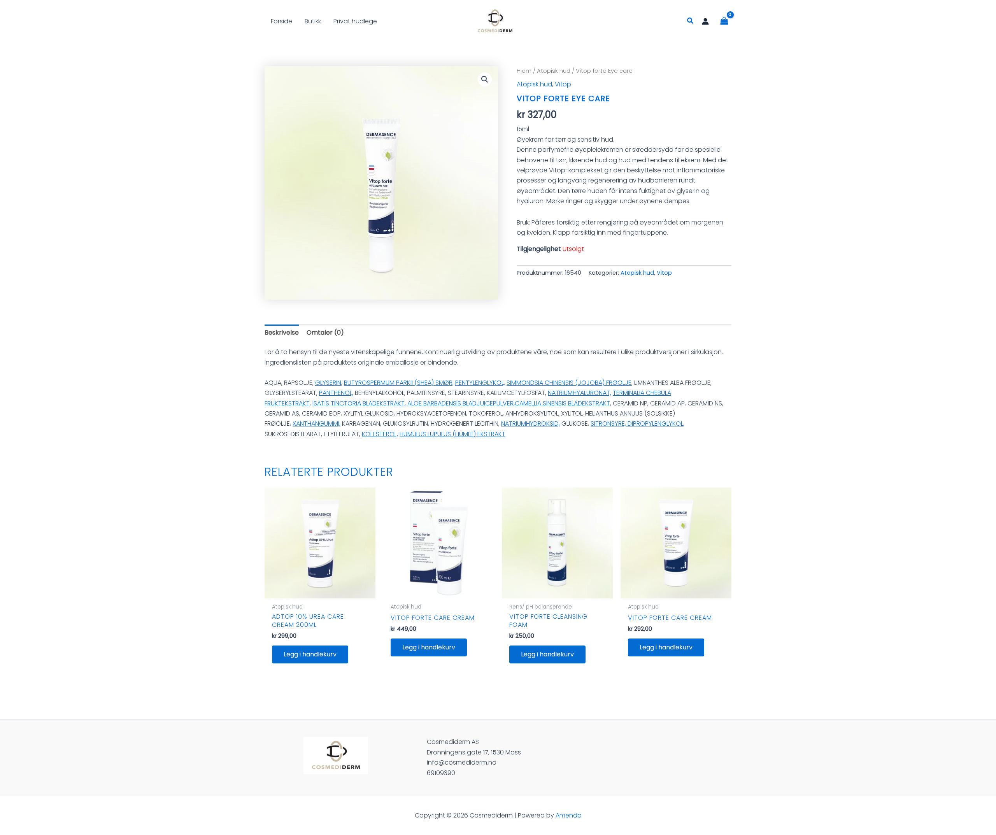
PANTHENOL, (336, 392)
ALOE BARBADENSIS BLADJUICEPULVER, (461, 403)
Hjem (524, 71)
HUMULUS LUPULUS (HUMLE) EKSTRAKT (452, 434)
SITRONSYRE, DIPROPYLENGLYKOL (637, 423)
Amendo (569, 815)
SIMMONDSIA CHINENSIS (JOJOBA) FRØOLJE (569, 382)
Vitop (563, 84)
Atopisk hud (553, 71)
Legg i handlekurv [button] (310, 654)
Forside (281, 21)
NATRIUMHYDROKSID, (530, 423)
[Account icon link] (705, 21)
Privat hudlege (355, 21)
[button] (690, 21)
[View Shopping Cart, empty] (724, 21)
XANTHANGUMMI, (316, 423)
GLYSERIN (328, 382)
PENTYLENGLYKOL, (480, 382)
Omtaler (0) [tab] (325, 332)
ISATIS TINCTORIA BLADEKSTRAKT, (359, 403)
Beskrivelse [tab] (282, 332)
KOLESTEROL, (380, 434)
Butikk (313, 21)
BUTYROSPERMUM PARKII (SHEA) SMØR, (399, 382)
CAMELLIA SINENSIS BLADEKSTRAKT (562, 403)
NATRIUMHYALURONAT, (579, 392)
